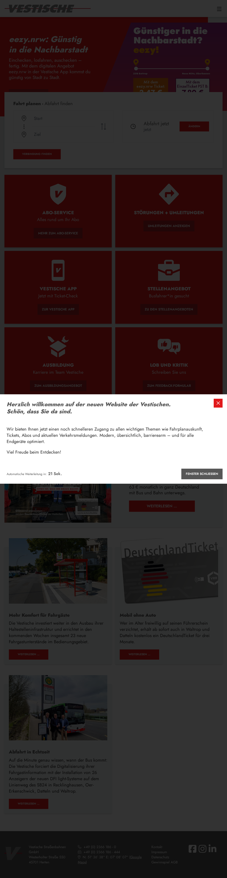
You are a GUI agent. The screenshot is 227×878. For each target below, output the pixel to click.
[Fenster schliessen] (218, 403)
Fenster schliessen (202, 474)
